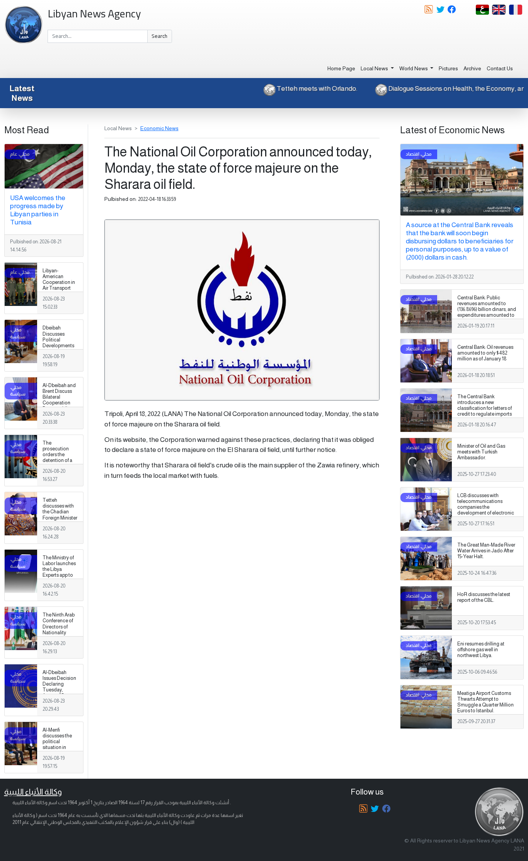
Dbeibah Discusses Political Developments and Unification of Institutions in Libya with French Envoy (59, 348)
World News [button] (414, 68)
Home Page (341, 68)
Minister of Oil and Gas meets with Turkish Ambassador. (481, 451)
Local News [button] (375, 68)
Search (159, 36)
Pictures (448, 68)
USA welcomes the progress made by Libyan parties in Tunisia (37, 210)
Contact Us (500, 68)
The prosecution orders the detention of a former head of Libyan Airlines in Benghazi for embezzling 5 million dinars (59, 466)
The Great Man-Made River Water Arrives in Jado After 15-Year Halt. (486, 550)
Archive (472, 68)
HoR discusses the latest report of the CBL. (483, 597)
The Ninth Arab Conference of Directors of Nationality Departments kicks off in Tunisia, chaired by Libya (60, 635)
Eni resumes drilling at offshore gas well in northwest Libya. (480, 649)
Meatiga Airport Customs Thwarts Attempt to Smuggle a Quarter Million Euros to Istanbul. (485, 702)
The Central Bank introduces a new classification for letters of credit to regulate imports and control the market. (484, 408)
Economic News (159, 128)
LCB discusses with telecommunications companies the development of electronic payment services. (485, 507)
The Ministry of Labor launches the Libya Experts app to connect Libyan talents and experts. (59, 575)
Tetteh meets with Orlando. (335, 88)
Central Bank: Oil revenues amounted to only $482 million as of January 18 (485, 353)
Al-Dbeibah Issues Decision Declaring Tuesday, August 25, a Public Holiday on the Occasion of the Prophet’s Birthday (60, 699)
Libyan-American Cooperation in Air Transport (59, 279)
